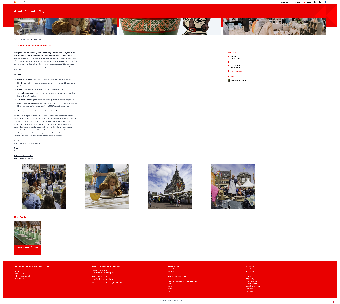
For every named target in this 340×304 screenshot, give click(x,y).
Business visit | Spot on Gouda (177, 276)
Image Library (250, 279)
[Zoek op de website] (315, 2)
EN (336, 302)
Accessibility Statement (253, 286)
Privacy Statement (251, 281)
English (170, 286)
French (170, 291)
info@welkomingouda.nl (22, 276)
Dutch (170, 284)
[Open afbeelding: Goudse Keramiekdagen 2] (107, 186)
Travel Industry (172, 269)
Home (16, 39)
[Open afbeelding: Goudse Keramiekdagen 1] (44, 186)
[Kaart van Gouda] (319, 2)
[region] (170, 238)
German (170, 288)
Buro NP (180, 300)
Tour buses (171, 271)
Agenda (22, 39)
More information (236, 71)
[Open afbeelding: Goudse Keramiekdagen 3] (170, 186)
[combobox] (334, 302)
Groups (170, 274)
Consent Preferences (252, 284)
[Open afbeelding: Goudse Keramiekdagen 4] (233, 186)
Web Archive (249, 291)
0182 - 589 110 (19, 278)
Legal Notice (249, 288)
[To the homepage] (21, 2)
